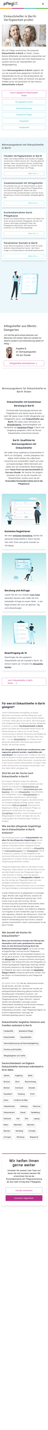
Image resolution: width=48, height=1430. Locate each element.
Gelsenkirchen (9, 1106)
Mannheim (18, 1125)
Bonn (17, 1082)
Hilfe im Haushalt (19, 805)
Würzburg (20, 1137)
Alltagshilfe (24, 121)
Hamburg (23, 1106)
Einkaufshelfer (9, 1037)
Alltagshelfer (24, 792)
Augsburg (19, 1075)
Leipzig (36, 1119)
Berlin (30, 1075)
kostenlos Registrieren (24, 1198)
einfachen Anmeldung (22, 535)
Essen (6, 1100)
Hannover (37, 1106)
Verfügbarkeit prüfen (24, 102)
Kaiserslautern (9, 1112)
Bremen (7, 1088)
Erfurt (32, 1094)
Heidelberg (35, 1112)
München (30, 1125)
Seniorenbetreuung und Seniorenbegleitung (21, 1043)
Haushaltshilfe (25, 1037)
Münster (7, 1131)
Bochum (7, 1082)
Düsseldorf (8, 1094)
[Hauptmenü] (42, 4)
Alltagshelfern (20, 739)
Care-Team (35, 595)
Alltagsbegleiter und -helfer (14, 1056)
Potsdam (32, 1131)
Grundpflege (7, 813)
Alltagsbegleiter (14, 424)
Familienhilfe (24, 127)
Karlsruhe (7, 1119)
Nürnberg (19, 1131)
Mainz (6, 1125)
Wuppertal (34, 1137)
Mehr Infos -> (33, 173)
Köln (26, 1119)
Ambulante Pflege (24, 114)
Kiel (18, 1119)
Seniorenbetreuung (24, 108)
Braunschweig (30, 1082)
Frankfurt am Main (21, 1100)
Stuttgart (7, 1137)
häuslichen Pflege (25, 427)
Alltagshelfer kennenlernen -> (23, 363)
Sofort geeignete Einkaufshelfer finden (24, 94)
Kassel (22, 1112)
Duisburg (21, 1094)
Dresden (32, 1088)
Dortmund (19, 1088)
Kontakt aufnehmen (24, 1190)
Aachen (7, 1075)
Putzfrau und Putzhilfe (12, 1049)
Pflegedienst (32, 851)
